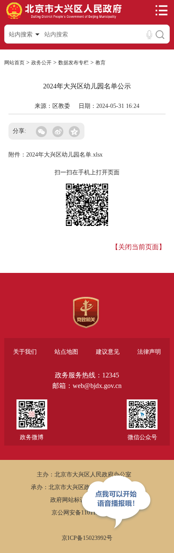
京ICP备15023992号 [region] (87, 538)
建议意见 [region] (108, 352)
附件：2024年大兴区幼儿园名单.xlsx (55, 154)
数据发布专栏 (73, 63)
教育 (100, 63)
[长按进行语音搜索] (149, 34)
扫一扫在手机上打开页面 (87, 172)
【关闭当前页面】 (138, 246)
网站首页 (14, 63)
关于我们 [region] (25, 352)
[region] (86, 313)
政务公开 (41, 63)
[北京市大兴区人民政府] (63, 19)
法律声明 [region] (149, 352)
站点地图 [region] (66, 352)
